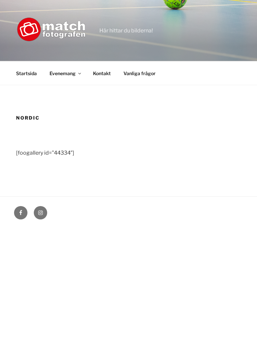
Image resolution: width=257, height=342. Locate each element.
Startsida (26, 73)
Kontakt (102, 73)
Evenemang (63, 73)
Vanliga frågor (139, 73)
